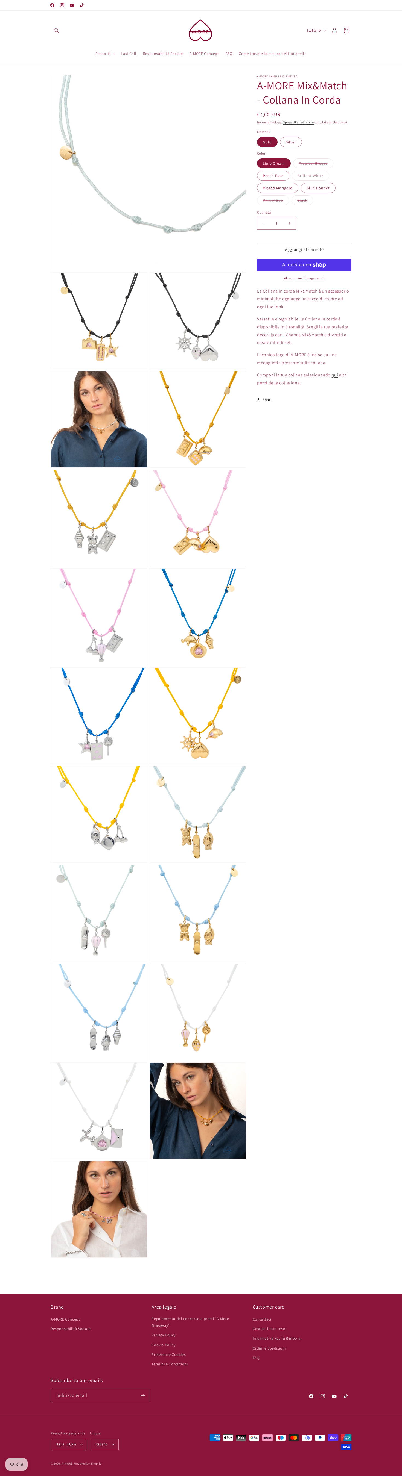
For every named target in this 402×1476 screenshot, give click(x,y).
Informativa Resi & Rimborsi (277, 1338)
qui (335, 375)
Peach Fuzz (273, 175)
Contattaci (262, 1319)
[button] (57, 31)
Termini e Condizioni (170, 1364)
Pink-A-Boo (276, 201)
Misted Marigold (278, 187)
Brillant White (313, 177)
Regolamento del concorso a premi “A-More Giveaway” (190, 1322)
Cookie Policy (163, 1344)
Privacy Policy (163, 1335)
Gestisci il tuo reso (269, 1328)
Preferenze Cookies (169, 1354)
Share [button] (268, 399)
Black (305, 201)
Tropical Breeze (316, 164)
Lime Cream (274, 163)
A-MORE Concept (65, 1319)
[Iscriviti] (143, 1395)
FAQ (256, 1357)
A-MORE (68, 1463)
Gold (267, 142)
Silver (291, 142)
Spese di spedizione (298, 122)
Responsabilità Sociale (71, 1328)
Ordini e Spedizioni (269, 1348)
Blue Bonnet (318, 187)
